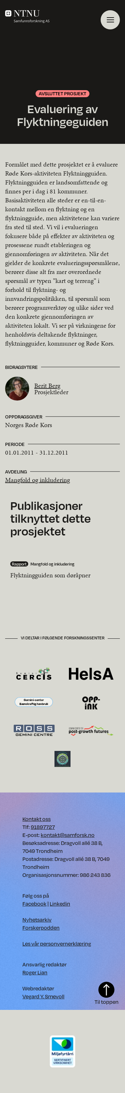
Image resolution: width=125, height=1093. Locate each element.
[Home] (53, 16)
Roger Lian (34, 972)
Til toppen (107, 1001)
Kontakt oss (36, 819)
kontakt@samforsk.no (68, 835)
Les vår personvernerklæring (56, 943)
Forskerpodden (41, 927)
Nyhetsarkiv (37, 919)
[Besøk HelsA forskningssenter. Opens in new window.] (91, 673)
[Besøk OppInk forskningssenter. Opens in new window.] (91, 702)
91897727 (43, 827)
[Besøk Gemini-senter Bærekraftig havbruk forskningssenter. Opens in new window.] (34, 702)
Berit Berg (47, 385)
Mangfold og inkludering (37, 479)
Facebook (34, 903)
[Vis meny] (110, 19)
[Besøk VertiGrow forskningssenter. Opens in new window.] (62, 758)
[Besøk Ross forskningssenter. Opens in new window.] (34, 730)
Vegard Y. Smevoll (43, 996)
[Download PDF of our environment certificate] (62, 1051)
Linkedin (60, 903)
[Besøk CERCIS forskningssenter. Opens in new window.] (33, 673)
